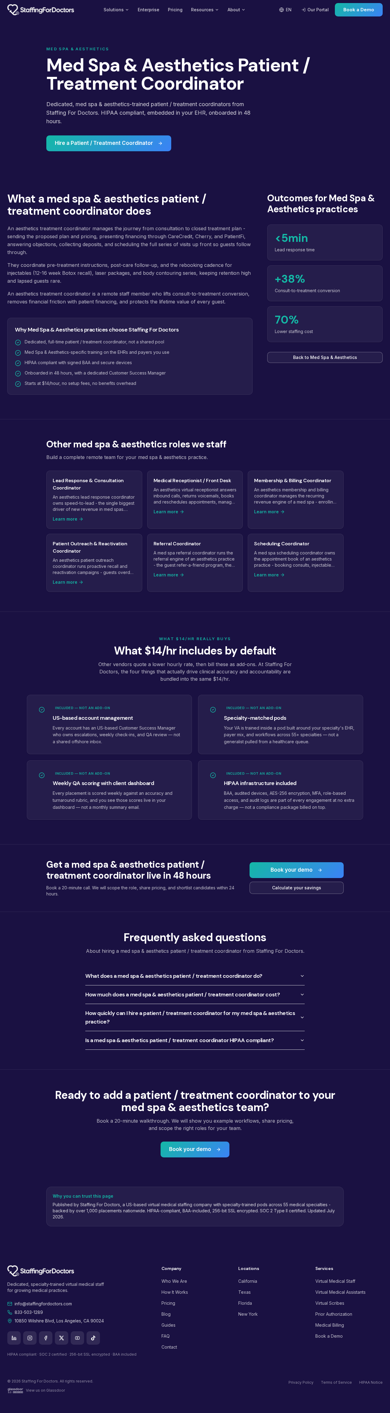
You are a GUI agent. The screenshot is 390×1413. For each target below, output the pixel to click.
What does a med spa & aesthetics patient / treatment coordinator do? (173, 976)
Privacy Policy (301, 1382)
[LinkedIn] (14, 1338)
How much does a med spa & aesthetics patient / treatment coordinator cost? (182, 994)
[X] (61, 1338)
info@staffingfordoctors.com (43, 1303)
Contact (169, 1347)
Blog (166, 1314)
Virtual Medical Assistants (340, 1292)
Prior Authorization (333, 1314)
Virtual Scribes (329, 1303)
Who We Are (174, 1281)
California (247, 1281)
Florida (245, 1303)
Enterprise (148, 9)
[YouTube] (77, 1338)
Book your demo (292, 870)
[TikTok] (93, 1338)
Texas (244, 1292)
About (234, 9)
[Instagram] (30, 1338)
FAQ (165, 1336)
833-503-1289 (29, 1312)
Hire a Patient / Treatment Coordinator (104, 143)
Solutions (114, 9)
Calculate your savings (296, 887)
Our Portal (318, 9)
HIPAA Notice (371, 1382)
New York (248, 1314)
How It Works (174, 1292)
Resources (202, 9)
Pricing (175, 9)
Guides (168, 1325)
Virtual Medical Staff (335, 1281)
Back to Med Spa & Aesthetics (325, 357)
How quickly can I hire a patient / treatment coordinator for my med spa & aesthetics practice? (190, 1017)
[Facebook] (45, 1338)
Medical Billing (329, 1325)
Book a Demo (358, 10)
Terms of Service (336, 1382)
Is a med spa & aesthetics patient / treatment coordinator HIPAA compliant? (179, 1040)
